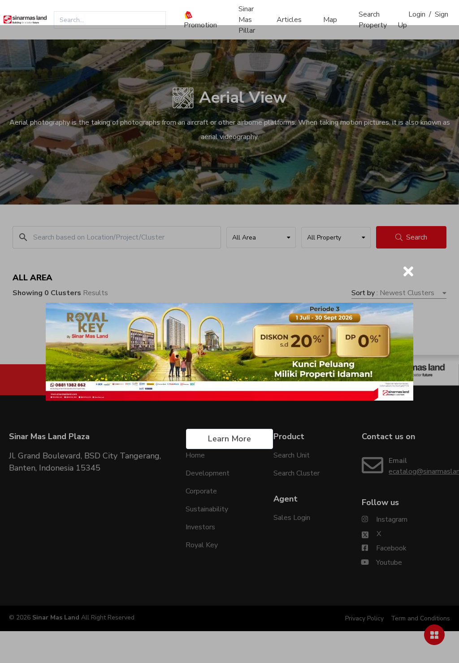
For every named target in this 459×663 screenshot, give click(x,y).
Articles (289, 20)
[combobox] (110, 20)
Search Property (373, 19)
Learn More (229, 438)
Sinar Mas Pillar (246, 19)
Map (330, 20)
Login (416, 14)
